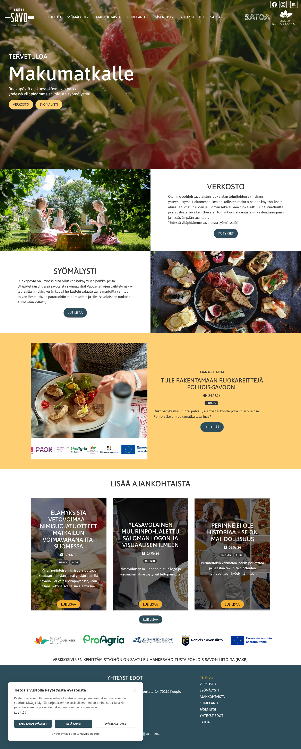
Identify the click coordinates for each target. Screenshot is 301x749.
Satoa (215, 17)
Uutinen (211, 403)
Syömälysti (76, 17)
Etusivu (206, 678)
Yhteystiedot (192, 17)
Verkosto (52, 17)
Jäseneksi (163, 17)
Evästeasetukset (116, 723)
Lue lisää (75, 312)
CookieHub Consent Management (82, 733)
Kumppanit (136, 17)
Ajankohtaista (108, 17)
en (294, 4)
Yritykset (226, 233)
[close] (134, 690)
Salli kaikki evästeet (33, 723)
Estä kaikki (73, 723)
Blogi (75, 562)
